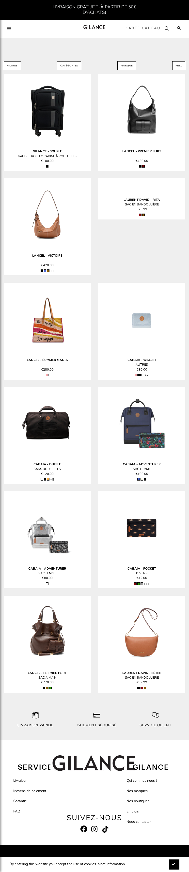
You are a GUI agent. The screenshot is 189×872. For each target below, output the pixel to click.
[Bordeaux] (143, 166)
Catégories (69, 65)
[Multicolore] (143, 375)
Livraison (20, 780)
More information (111, 863)
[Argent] (47, 583)
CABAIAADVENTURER (142, 464)
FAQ (16, 811)
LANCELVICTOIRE (47, 255)
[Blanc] (42, 479)
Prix (178, 65)
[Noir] (47, 166)
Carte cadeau (143, 28)
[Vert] (138, 583)
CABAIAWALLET (141, 360)
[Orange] (48, 479)
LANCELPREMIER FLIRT (141, 151)
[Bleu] (45, 270)
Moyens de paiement (29, 790)
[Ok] (174, 864)
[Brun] (48, 270)
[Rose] (47, 375)
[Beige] (142, 479)
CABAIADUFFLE (47, 464)
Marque (127, 65)
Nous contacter (138, 821)
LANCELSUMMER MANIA (47, 360)
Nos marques (137, 790)
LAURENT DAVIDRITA (142, 200)
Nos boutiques (137, 800)
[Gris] (142, 583)
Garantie (20, 800)
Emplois (132, 811)
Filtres (12, 65)
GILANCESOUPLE (47, 151)
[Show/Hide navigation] (9, 28)
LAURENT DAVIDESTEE (141, 673)
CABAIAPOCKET (141, 568)
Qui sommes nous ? (141, 780)
